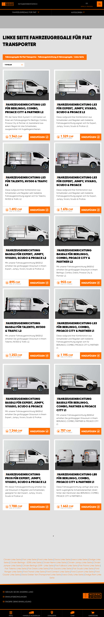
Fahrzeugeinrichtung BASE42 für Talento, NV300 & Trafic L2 (25, 327)
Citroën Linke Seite (12, 559)
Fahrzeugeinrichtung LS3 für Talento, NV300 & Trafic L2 (26, 181)
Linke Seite (79, 57)
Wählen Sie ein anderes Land (19, 592)
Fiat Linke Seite (29, 559)
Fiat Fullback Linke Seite (66, 565)
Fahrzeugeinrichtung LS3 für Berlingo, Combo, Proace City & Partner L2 (25, 108)
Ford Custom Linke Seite (82, 571)
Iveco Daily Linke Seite (73, 574)
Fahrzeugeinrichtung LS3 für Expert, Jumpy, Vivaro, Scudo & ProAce (76, 181)
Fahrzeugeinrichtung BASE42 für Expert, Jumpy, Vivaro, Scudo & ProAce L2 (25, 254)
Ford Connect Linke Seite (58, 571)
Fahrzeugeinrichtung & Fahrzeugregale (55, 57)
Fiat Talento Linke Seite (15, 568)
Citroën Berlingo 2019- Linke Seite (38, 565)
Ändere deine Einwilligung (18, 602)
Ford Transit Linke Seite (34, 571)
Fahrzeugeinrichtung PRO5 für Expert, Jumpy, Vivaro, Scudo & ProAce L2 (25, 478)
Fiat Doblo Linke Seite (38, 568)
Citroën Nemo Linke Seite (54, 562)
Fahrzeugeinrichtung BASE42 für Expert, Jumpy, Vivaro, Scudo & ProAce (24, 403)
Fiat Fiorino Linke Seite (89, 565)
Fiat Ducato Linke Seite (60, 568)
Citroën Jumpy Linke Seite (80, 562)
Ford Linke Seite (45, 559)
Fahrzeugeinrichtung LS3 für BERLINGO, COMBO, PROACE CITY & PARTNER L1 (76, 327)
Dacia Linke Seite (62, 559)
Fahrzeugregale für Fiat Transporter (21, 57)
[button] (13, 65)
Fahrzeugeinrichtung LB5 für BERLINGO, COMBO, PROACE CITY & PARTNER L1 (76, 478)
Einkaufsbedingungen (16, 597)
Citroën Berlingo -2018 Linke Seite (25, 562)
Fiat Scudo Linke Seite (83, 568)
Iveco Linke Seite (79, 559)
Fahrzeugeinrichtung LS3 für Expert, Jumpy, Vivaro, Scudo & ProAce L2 (76, 108)
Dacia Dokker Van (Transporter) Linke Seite (41, 574)
